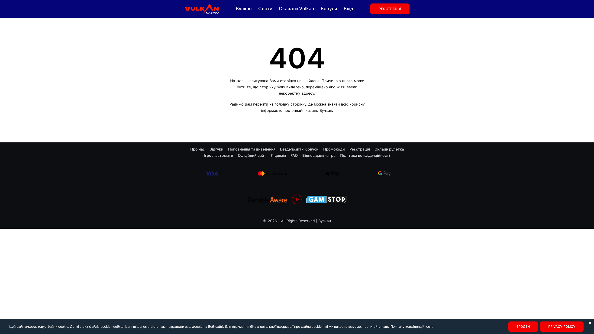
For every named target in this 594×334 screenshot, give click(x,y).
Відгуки (216, 149)
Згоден (523, 326)
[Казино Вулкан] (201, 8)
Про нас (197, 149)
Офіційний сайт (252, 155)
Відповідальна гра (319, 155)
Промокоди (334, 149)
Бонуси (329, 8)
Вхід (348, 8)
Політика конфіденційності (365, 155)
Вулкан (244, 8)
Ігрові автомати (218, 155)
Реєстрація (390, 9)
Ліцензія (278, 155)
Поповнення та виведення (251, 149)
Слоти (265, 8)
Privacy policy (561, 326)
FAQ (294, 155)
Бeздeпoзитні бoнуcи (299, 149)
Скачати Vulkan (296, 8)
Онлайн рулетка (389, 149)
